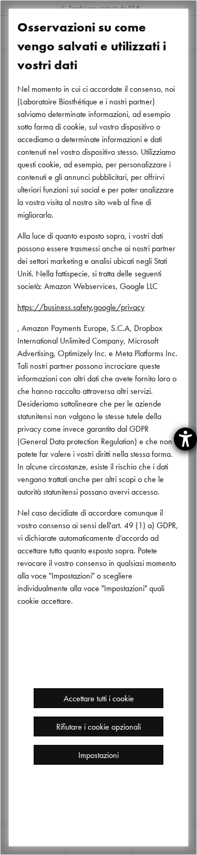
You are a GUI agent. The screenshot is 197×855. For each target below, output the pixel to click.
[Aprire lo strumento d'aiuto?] (185, 439)
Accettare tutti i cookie (99, 698)
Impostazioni (98, 755)
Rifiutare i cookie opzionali (98, 726)
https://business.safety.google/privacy (80, 307)
